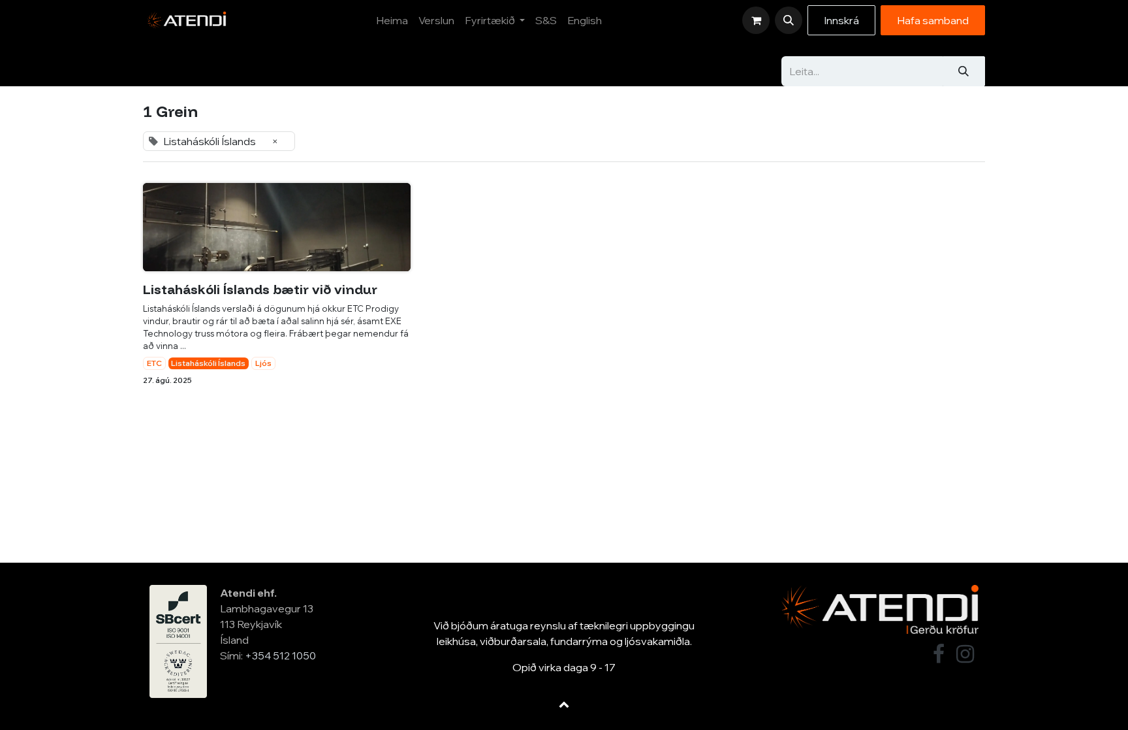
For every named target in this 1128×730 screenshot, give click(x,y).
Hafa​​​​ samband (933, 20)
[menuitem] (392, 20)
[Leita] (963, 71)
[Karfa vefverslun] (756, 20)
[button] (788, 20)
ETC (154, 363)
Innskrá (841, 20)
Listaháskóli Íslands (208, 363)
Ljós (263, 363)
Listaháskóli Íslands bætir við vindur (260, 289)
